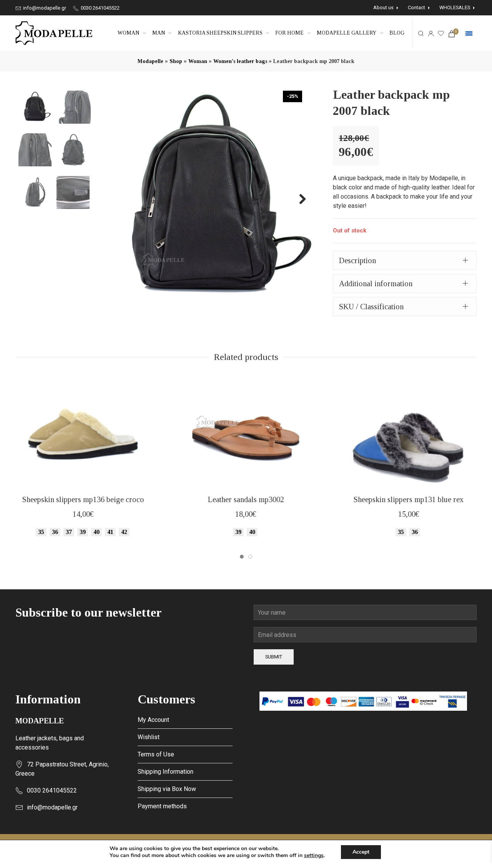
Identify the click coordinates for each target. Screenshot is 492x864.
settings (314, 855)
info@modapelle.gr (44, 8)
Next (298, 198)
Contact (416, 7)
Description (357, 260)
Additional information (375, 283)
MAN (158, 33)
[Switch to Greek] (469, 33)
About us (383, 7)
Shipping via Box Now (167, 789)
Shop (176, 61)
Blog (396, 33)
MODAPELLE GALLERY (346, 33)
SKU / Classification (371, 306)
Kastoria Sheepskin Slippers (220, 33)
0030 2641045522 (100, 8)
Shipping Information (165, 771)
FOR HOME (289, 33)
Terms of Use (156, 754)
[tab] (405, 260)
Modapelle (150, 61)
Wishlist (149, 737)
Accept (360, 852)
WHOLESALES (454, 7)
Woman (128, 33)
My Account (153, 719)
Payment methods (162, 806)
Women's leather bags (240, 61)
